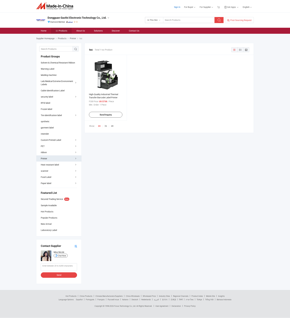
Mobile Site (210, 296)
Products (63, 30)
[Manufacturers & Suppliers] (55, 5)
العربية (156, 299)
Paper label (46, 183)
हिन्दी (181, 299)
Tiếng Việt (209, 299)
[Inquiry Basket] (219, 7)
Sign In (177, 7)
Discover (116, 30)
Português (90, 299)
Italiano (125, 299)
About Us (80, 30)
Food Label (46, 177)
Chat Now (62, 255)
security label (47, 96)
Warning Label (47, 68)
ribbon (44, 152)
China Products (86, 296)
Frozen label (46, 109)
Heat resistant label (50, 164)
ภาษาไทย (189, 299)
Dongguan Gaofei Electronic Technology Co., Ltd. (77, 17)
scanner (44, 170)
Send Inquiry (106, 114)
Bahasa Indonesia (224, 299)
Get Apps (231, 7)
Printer (44, 158)
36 (106, 125)
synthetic (45, 121)
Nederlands (146, 299)
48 (112, 125)
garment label (47, 127)
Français (101, 299)
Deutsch (135, 299)
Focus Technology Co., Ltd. (125, 306)
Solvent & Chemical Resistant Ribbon (58, 62)
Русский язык (113, 299)
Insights (221, 296)
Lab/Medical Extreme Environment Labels (57, 83)
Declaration (176, 306)
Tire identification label (51, 115)
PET (43, 146)
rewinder (45, 133)
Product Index (197, 296)
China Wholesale (133, 296)
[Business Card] (76, 246)
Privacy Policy (190, 306)
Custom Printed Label (51, 140)
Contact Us (134, 30)
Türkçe (199, 299)
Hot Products (71, 296)
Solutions (98, 30)
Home (43, 30)
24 (99, 126)
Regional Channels (180, 296)
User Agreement (161, 306)
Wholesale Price (149, 296)
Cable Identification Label (52, 90)
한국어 (165, 299)
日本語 (173, 299)
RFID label (45, 102)
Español (79, 299)
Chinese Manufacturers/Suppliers (109, 296)
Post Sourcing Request (241, 20)
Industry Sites (164, 296)
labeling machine (48, 75)
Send (59, 275)
